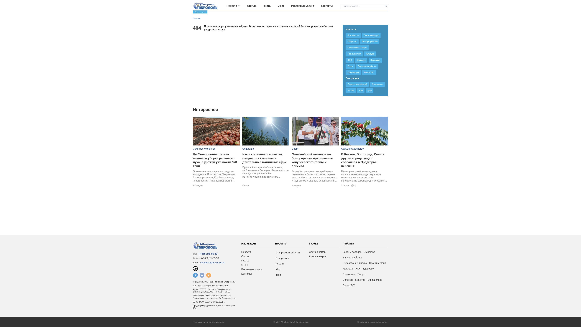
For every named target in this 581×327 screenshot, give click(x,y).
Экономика (349, 274)
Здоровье (368, 268)
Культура (348, 268)
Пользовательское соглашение (372, 322)
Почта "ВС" (349, 285)
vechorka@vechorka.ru (212, 262)
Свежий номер (317, 252)
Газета (245, 260)
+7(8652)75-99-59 (207, 254)
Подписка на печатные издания (208, 322)
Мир (278, 269)
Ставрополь (282, 258)
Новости (246, 252)
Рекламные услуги (251, 269)
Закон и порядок (352, 252)
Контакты (246, 273)
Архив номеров (317, 256)
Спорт (295, 148)
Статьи (245, 256)
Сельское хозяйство (204, 148)
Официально (375, 280)
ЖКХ (357, 268)
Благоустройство (352, 257)
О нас (244, 265)
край (278, 275)
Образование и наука (355, 263)
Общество (248, 148)
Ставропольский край (288, 252)
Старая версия (200, 12)
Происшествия (377, 263)
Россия (280, 263)
